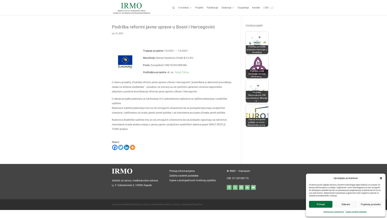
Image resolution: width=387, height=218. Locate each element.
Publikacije (212, 8)
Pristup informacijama (182, 170)
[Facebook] (114, 147)
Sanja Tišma (182, 72)
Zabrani (345, 204)
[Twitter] (120, 147)
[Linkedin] (126, 147)
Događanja (243, 8)
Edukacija (226, 8)
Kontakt (256, 8)
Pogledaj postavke (371, 204)
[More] (132, 147)
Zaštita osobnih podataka (356, 212)
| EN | (266, 8)
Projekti (199, 8)
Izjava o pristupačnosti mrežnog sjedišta (192, 180)
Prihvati (321, 204)
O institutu (183, 8)
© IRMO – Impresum (238, 170)
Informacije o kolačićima (334, 212)
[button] (380, 178)
